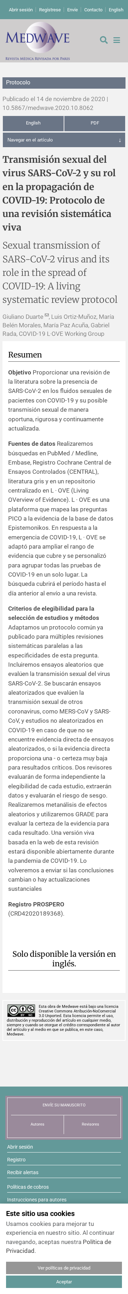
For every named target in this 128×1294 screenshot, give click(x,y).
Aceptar (64, 1281)
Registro (16, 1159)
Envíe (72, 9)
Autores (37, 1124)
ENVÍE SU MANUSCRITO (64, 1105)
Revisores (90, 1124)
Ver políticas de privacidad (64, 1268)
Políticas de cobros (28, 1187)
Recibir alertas (22, 1172)
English (116, 9)
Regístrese (50, 9)
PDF (95, 123)
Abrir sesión (21, 9)
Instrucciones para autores (36, 1200)
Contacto (93, 9)
